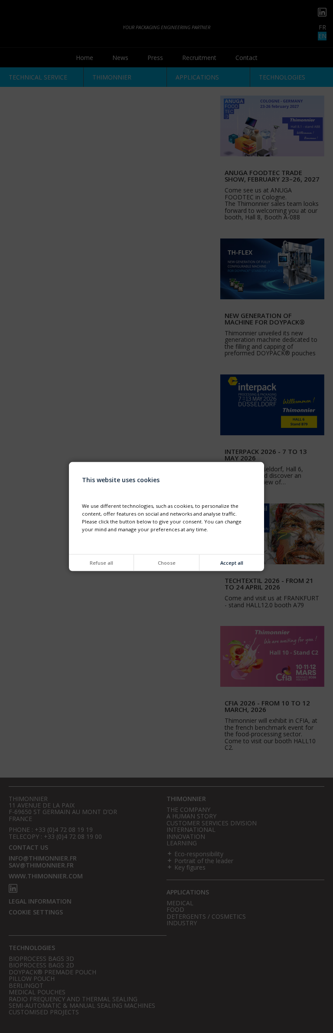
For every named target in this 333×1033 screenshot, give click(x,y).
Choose (167, 563)
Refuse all (101, 563)
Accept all (231, 563)
